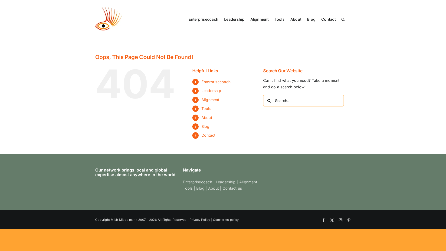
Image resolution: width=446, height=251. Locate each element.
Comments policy (226, 219)
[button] (343, 19)
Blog (205, 126)
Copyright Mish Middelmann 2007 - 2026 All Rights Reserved (141, 219)
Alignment (210, 99)
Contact (208, 135)
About (206, 117)
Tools (206, 108)
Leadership (211, 90)
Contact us (232, 188)
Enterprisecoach (216, 81)
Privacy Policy (200, 219)
